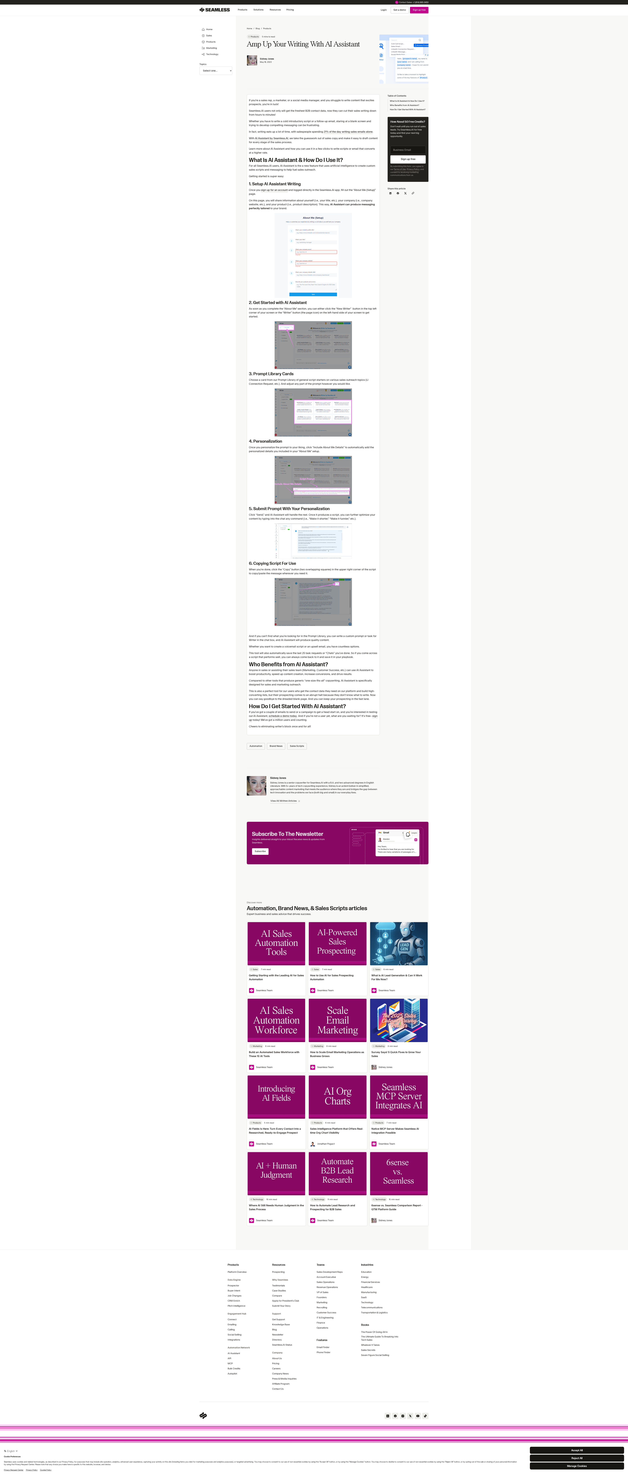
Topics (203, 64)
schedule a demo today (283, 716)
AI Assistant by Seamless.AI (271, 138)
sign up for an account (274, 190)
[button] (242, 10)
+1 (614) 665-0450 (420, 2)
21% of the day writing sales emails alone (348, 131)
